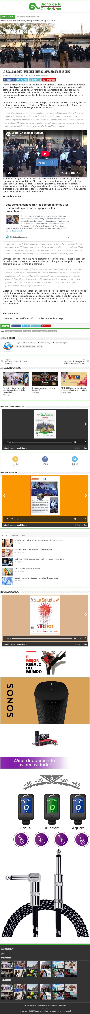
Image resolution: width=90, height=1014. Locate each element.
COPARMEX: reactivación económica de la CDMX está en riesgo (33, 318)
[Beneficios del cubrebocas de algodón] (7, 572)
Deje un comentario (42, 75)
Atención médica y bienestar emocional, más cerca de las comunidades (14, 390)
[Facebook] (45, 1008)
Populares (5, 535)
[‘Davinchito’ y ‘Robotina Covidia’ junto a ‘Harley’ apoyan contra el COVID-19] (7, 562)
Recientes (15, 535)
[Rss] (43, 1008)
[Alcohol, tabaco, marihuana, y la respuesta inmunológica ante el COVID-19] (7, 543)
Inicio (4, 21)
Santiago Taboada (39, 331)
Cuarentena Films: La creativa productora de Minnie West (33, 549)
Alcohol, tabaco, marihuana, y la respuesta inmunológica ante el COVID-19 (39, 540)
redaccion (8, 75)
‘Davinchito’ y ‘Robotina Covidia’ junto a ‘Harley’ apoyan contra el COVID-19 (39, 559)
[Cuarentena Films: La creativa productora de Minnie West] (7, 553)
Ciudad (9, 21)
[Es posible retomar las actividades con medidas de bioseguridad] (7, 581)
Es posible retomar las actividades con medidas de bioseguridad (36, 578)
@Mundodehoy (7, 949)
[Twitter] (47, 1008)
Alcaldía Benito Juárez (13, 331)
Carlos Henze (23, 1011)
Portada (27, 331)
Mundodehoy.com (33, 1005)
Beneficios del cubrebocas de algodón (28, 568)
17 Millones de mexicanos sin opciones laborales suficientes (74, 361)
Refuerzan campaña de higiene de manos (16, 361)
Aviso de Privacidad (64, 1011)
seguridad (52, 331)
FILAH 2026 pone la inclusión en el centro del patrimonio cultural (74, 389)
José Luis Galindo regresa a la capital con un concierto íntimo (35, 17)
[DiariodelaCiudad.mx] (45, 6)
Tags (23, 535)
